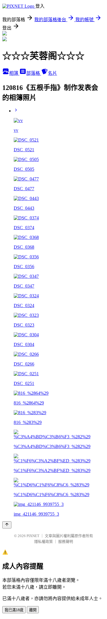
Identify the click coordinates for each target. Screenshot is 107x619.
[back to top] (6, 524)
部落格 (33, 73)
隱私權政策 (43, 541)
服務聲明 (65, 541)
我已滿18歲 (14, 610)
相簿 (14, 73)
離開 (33, 610)
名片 (52, 73)
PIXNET (33, 536)
